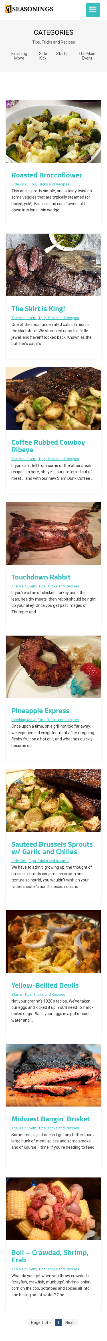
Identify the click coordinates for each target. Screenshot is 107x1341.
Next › (70, 1322)
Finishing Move (19, 55)
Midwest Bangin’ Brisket (50, 1119)
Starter (62, 53)
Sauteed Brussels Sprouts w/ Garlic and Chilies (52, 847)
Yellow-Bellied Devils (45, 985)
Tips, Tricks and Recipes (53, 42)
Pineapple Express (40, 710)
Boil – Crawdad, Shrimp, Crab (50, 1256)
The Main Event (86, 55)
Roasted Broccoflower (46, 175)
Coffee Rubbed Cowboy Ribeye (48, 445)
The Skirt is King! (38, 308)
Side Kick (43, 55)
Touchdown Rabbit (40, 577)
